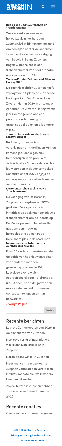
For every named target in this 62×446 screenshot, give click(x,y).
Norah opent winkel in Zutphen (27, 357)
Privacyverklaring (21, 435)
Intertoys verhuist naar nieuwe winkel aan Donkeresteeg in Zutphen (27, 345)
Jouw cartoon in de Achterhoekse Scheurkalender (27, 135)
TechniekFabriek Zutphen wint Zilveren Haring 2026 (30, 81)
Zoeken (50, 310)
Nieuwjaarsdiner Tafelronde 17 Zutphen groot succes (25, 244)
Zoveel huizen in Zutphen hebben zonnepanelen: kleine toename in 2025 (29, 391)
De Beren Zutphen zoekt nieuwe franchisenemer (26, 190)
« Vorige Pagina (16, 304)
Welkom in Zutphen (35, 430)
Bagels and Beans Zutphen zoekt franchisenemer (26, 26)
